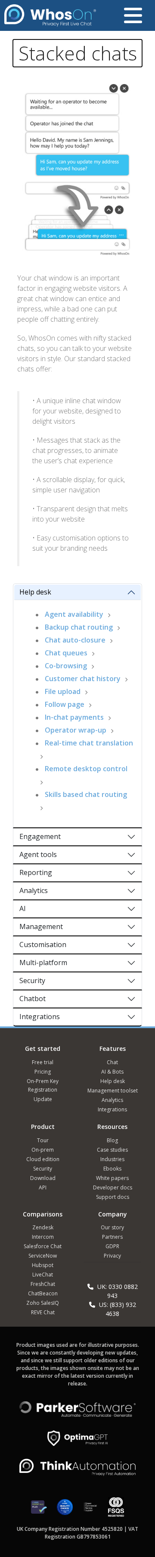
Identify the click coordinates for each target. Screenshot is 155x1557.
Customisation (42, 944)
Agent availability (74, 614)
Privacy (112, 1255)
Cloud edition (42, 1159)
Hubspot (42, 1265)
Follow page (64, 704)
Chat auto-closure (75, 640)
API (42, 1187)
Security (32, 980)
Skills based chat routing (86, 794)
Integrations (39, 1016)
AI (22, 908)
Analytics (33, 890)
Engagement (40, 836)
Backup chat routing (79, 627)
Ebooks (112, 1168)
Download (43, 1178)
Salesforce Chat (43, 1246)
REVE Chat (43, 1312)
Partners (112, 1236)
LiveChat (42, 1274)
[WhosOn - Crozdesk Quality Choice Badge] (65, 1511)
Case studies (112, 1149)
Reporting (35, 872)
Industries (112, 1159)
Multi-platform (43, 962)
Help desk (35, 592)
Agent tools (38, 854)
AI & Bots (112, 1071)
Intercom (43, 1236)
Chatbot (32, 998)
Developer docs (112, 1187)
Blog (112, 1140)
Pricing (42, 1071)
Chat (112, 1062)
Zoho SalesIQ (42, 1303)
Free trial (42, 1062)
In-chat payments (74, 717)
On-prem (42, 1149)
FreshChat (43, 1284)
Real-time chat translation (89, 743)
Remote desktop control (86, 768)
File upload (63, 691)
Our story (112, 1227)
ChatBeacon (43, 1293)
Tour (43, 1140)
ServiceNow (42, 1255)
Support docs (112, 1197)
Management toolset (112, 1090)
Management (41, 926)
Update (43, 1099)
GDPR (112, 1246)
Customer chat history (83, 678)
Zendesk (42, 1227)
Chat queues (66, 653)
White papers (112, 1178)
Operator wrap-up (75, 730)
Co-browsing (66, 665)
